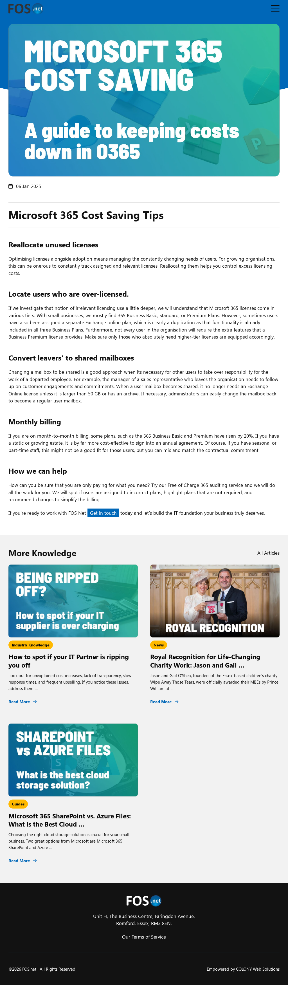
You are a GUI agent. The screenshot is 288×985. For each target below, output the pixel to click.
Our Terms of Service (144, 936)
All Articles (268, 553)
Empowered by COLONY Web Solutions (243, 969)
